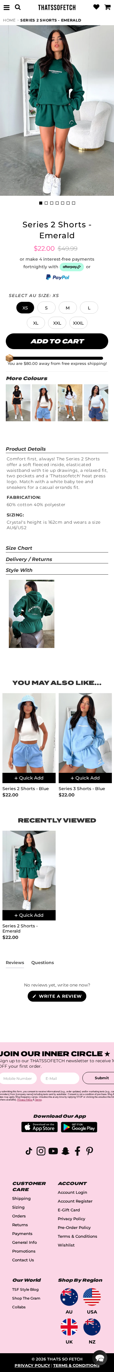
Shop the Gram (26, 1298)
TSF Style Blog (25, 1289)
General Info (24, 1242)
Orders (19, 1216)
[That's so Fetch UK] (69, 1327)
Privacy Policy (71, 1219)
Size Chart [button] (19, 548)
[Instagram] (41, 1152)
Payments (22, 1233)
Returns (20, 1225)
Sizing (18, 1207)
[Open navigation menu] (6, 7)
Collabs (19, 1307)
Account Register (75, 1201)
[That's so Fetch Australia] (69, 1297)
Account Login (72, 1192)
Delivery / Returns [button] (29, 559)
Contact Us (23, 1260)
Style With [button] (19, 570)
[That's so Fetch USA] (92, 1297)
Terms (38, 1099)
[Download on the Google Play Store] (79, 1131)
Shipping (21, 1198)
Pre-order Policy (74, 1227)
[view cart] (107, 7)
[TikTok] (29, 1152)
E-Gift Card (69, 1210)
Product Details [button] (26, 449)
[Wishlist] (96, 7)
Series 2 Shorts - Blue (25, 788)
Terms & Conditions (77, 1236)
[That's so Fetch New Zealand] (92, 1327)
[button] (25, 308)
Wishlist (66, 1245)
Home (9, 20)
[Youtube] (53, 1152)
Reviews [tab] (15, 964)
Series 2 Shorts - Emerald (50, 20)
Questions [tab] (42, 964)
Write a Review (61, 997)
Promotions (24, 1251)
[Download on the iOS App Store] (39, 1130)
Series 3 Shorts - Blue (82, 788)
